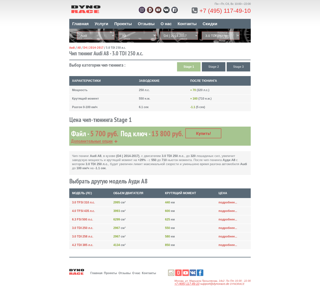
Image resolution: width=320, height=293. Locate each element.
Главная (80, 23)
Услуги (101, 23)
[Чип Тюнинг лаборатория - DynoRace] (97, 8)
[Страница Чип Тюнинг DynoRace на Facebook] (174, 10)
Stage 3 (238, 66)
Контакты (187, 23)
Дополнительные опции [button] (92, 141)
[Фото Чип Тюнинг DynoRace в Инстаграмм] (142, 10)
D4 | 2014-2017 (93, 47)
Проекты (123, 23)
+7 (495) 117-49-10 (225, 10)
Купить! (203, 133)
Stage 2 (213, 66)
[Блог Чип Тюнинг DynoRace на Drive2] (150, 10)
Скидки (210, 23)
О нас (166, 23)
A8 (79, 47)
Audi (72, 47)
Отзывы (146, 23)
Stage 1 (189, 66)
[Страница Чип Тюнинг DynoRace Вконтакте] (166, 10)
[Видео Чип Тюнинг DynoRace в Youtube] (158, 10)
